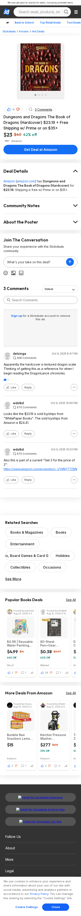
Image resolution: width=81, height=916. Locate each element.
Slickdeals (9, 31)
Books (61, 532)
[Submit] (8, 300)
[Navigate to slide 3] (42, 95)
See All (71, 600)
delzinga (19, 353)
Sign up (17, 315)
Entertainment (22, 544)
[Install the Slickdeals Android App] (40, 809)
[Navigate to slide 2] (39, 95)
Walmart (44, 665)
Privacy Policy (39, 894)
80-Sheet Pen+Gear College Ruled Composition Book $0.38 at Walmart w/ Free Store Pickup (54, 643)
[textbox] (35, 262)
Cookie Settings (26, 907)
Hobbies (63, 555)
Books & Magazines (26, 532)
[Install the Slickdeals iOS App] (40, 821)
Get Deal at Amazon (40, 149)
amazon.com (26, 181)
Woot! (10, 665)
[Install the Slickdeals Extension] (40, 797)
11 (13, 109)
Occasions (52, 567)
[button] (18, 109)
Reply (28, 387)
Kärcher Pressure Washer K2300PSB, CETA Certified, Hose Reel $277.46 (53, 736)
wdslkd (18, 403)
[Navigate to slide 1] (35, 95)
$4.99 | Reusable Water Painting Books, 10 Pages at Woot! (20, 643)
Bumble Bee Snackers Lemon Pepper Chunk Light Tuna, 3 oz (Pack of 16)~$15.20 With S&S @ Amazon (19, 736)
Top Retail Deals (50, 22)
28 (46, 672)
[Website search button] (66, 12)
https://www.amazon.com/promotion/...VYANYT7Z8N (40, 469)
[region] (40, 896)
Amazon (9, 181)
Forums (24, 31)
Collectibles (20, 567)
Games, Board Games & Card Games (26, 555)
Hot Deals (38, 31)
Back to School (24, 22)
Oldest (48, 289)
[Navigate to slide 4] (46, 95)
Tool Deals (74, 22)
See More (13, 579)
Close (56, 907)
